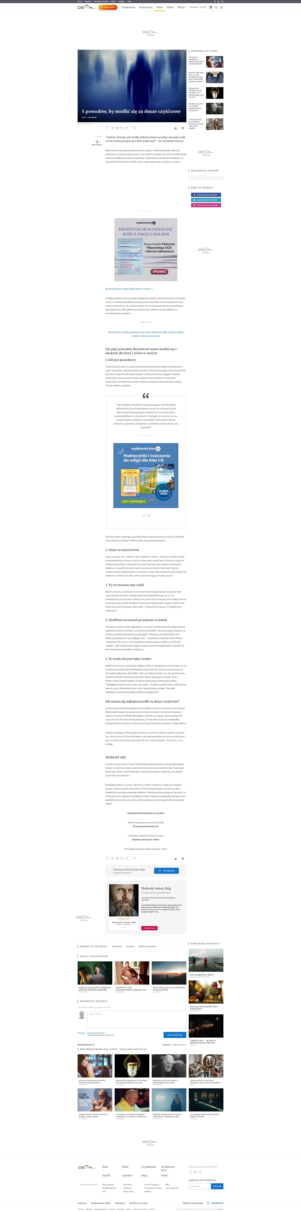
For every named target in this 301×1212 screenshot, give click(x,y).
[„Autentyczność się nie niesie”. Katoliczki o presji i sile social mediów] (215, 124)
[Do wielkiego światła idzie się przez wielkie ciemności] (206, 1100)
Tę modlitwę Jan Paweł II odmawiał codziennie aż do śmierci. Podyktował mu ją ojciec (131, 1116)
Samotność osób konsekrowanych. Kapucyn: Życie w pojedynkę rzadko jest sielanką (132, 989)
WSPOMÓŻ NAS (217, 1203)
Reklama (129, 1209)
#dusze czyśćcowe (147, 946)
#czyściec (130, 946)
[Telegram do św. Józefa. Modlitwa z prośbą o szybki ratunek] (95, 1100)
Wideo (170, 7)
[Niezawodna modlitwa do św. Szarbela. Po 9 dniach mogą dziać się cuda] (215, 93)
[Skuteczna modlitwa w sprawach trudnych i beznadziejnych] (215, 62)
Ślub (103, 1191)
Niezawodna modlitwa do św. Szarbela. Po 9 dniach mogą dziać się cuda (196, 92)
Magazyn (88, 1)
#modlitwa (117, 946)
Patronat (152, 1209)
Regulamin (89, 1209)
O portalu (81, 1209)
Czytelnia (193, 1119)
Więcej (180, 7)
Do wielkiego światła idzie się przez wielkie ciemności (204, 1115)
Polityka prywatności (101, 1209)
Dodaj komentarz (175, 1035)
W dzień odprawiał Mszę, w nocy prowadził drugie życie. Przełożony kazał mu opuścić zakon (196, 78)
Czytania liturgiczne (151, 1184)
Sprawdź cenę (149, 928)
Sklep (129, 1)
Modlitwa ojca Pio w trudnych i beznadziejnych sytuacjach (196, 107)
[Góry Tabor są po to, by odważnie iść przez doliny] (169, 973)
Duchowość (92, 117)
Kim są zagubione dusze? (202, 975)
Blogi (113, 1)
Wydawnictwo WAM (101, 1203)
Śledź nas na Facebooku (207, 195)
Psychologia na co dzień (153, 1188)
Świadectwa (127, 1188)
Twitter (218, 1)
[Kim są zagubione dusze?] (206, 960)
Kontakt (112, 1209)
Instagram (222, 1)
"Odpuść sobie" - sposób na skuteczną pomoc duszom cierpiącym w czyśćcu (203, 1042)
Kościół (193, 1045)
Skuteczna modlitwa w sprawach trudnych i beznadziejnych (196, 60)
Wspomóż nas (169, 871)
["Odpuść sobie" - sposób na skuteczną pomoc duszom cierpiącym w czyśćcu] (206, 1026)
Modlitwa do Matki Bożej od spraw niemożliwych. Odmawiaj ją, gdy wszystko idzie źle (167, 1116)
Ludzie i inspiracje (171, 1188)
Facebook (215, 1)
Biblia (80, 1)
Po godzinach (148, 1166)
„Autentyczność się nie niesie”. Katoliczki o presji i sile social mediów (196, 123)
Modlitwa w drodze (101, 1)
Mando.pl (120, 1203)
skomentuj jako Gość (97, 1033)
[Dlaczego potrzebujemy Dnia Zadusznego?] (206, 992)
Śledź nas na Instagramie (207, 205)
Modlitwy (147, 1191)
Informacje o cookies (140, 1209)
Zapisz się (217, 1186)
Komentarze (146, 7)
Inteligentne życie (168, 1168)
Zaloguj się (81, 1033)
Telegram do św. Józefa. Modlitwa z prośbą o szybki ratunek (93, 1115)
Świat (105, 1166)
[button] (210, 7)
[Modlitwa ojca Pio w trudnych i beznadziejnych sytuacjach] (215, 108)
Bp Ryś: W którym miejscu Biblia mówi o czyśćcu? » (129, 288)
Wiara (159, 7)
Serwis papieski (108, 1184)
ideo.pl (221, 1209)
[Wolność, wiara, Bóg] (124, 907)
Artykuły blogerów (109, 1188)
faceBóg (121, 1)
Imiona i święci (128, 1191)
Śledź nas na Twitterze (207, 200)
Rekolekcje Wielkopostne (199, 977)
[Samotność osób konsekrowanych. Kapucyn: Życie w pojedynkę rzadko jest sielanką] (132, 973)
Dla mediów (120, 1209)
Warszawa (194, 7)
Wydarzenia (128, 7)
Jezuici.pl (82, 1203)
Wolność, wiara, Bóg (156, 888)
